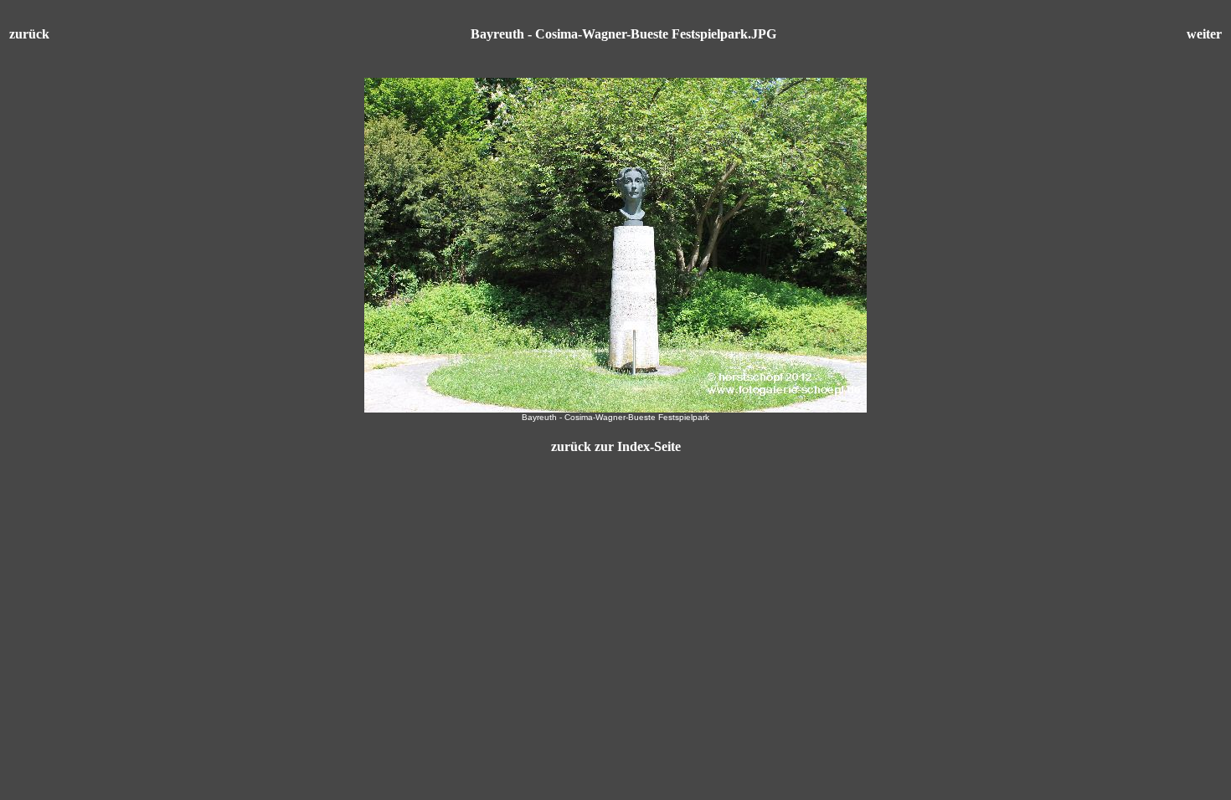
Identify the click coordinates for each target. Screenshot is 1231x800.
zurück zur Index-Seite (616, 446)
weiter (1204, 34)
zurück (29, 34)
